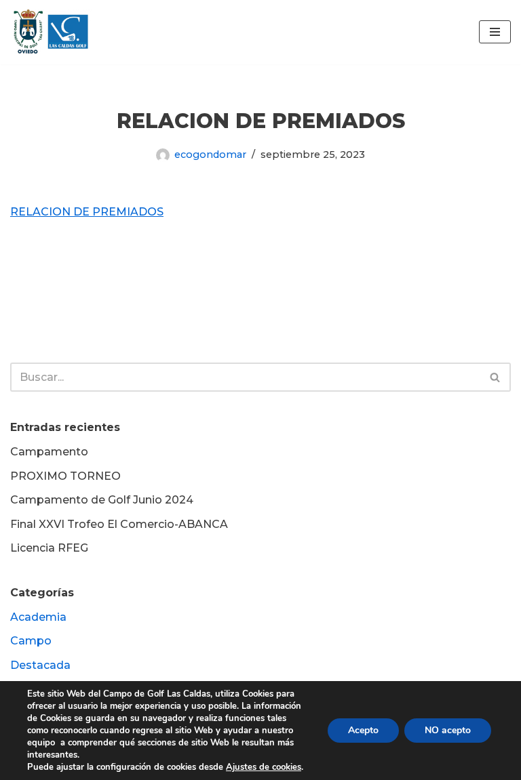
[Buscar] (495, 377)
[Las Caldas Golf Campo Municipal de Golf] (51, 32)
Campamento (49, 451)
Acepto (363, 730)
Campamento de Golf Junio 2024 (101, 499)
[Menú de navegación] (495, 31)
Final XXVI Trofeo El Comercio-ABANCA (119, 524)
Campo (31, 640)
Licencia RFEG (49, 547)
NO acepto (448, 730)
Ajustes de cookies (263, 767)
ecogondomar (210, 154)
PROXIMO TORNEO (65, 476)
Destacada (40, 665)
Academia (38, 617)
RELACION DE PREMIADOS (86, 211)
